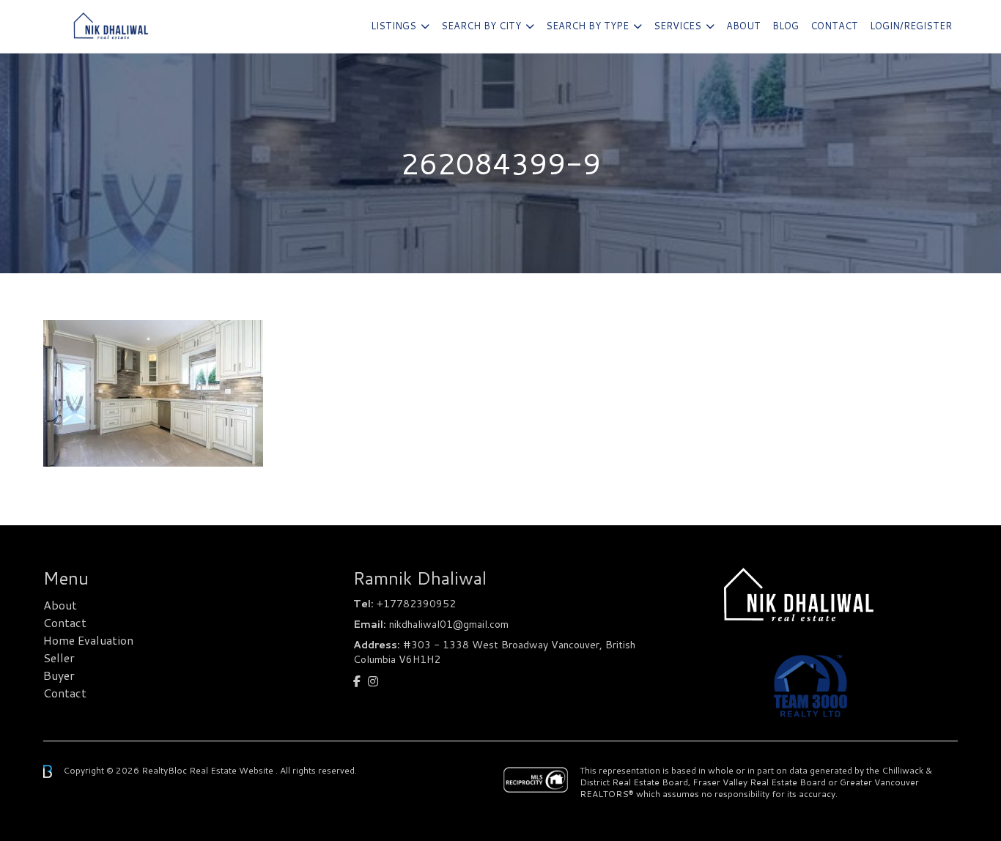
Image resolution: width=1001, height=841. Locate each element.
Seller (59, 657)
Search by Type (587, 25)
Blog (785, 25)
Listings (393, 25)
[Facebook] (357, 681)
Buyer (59, 675)
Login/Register (911, 25)
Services (677, 25)
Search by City (481, 25)
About (743, 25)
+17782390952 (416, 603)
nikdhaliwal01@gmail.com (449, 624)
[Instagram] (373, 681)
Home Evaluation (88, 639)
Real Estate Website (232, 770)
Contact (834, 25)
